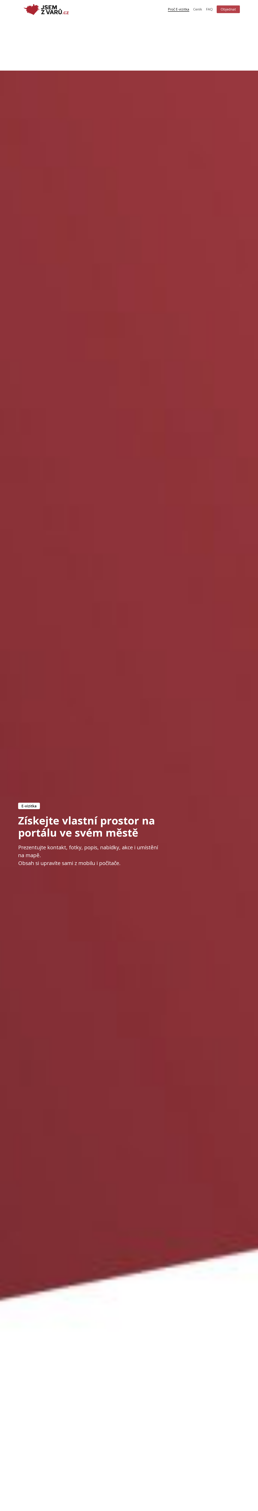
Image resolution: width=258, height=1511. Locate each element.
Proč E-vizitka (178, 9)
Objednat (228, 9)
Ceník (197, 9)
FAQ (209, 9)
